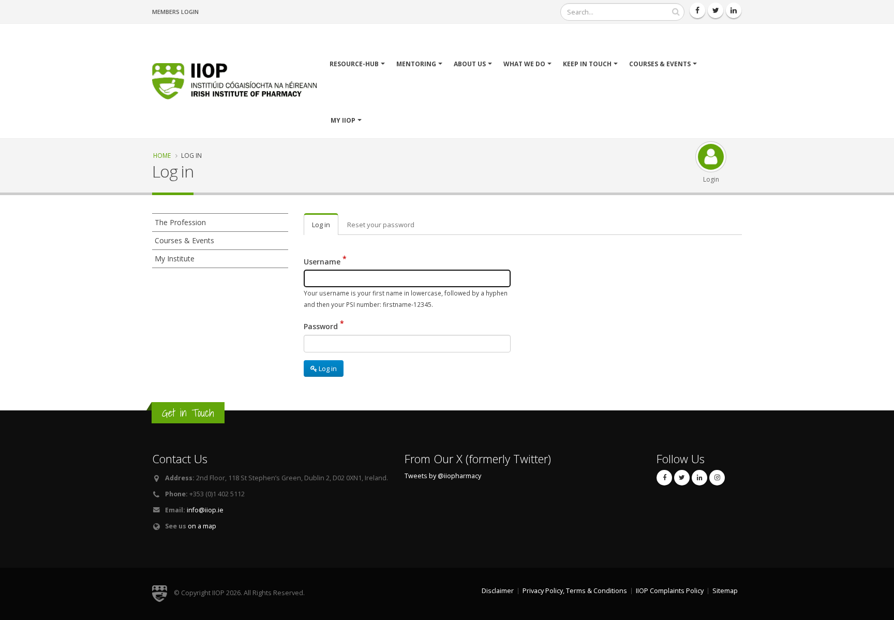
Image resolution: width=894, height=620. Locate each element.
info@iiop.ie (205, 510)
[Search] (675, 12)
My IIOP (343, 120)
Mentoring (416, 64)
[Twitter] (715, 10)
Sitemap (725, 590)
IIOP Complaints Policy (670, 590)
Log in (321, 224)
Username (322, 261)
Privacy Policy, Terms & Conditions (575, 590)
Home (162, 155)
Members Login (175, 12)
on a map (202, 526)
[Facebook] (697, 10)
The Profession (180, 222)
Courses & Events (660, 64)
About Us (470, 64)
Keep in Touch (587, 64)
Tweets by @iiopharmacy (443, 475)
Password (321, 326)
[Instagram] (717, 477)
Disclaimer (498, 590)
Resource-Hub (354, 64)
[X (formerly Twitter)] (682, 477)
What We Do (524, 64)
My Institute (175, 258)
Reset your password (380, 224)
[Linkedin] (733, 10)
